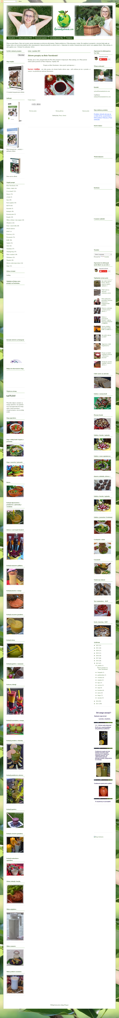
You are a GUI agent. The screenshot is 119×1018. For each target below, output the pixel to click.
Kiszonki (9, 208)
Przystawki (9, 237)
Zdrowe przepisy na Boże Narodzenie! (43, 55)
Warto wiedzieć (11, 254)
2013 (97, 703)
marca (99, 693)
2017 (97, 658)
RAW (8, 240)
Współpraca (69, 38)
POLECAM (10, 228)
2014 (97, 701)
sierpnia (100, 680)
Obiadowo (9, 223)
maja (99, 688)
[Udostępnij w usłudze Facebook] (38, 104)
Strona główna (11, 38)
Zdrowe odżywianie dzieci (13, 263)
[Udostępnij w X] (36, 104)
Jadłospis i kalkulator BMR (25, 38)
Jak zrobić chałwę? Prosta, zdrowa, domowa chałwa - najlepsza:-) (106, 283)
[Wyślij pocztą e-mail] (33, 104)
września (100, 677)
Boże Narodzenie (11, 185)
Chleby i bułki (10, 188)
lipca (99, 682)
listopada (100, 672)
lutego (99, 695)
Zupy (8, 266)
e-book (8, 197)
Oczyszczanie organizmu (41, 38)
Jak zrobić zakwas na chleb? (106, 336)
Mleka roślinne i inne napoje (14, 220)
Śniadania (9, 249)
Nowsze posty (33, 111)
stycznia (100, 698)
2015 (97, 663)
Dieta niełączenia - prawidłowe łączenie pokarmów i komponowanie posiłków (107, 302)
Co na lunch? (10, 191)
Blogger (66, 1005)
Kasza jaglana (10, 203)
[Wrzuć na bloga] (34, 104)
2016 (97, 660)
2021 (97, 648)
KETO (8, 205)
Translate (106, 257)
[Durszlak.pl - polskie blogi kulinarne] (98, 837)
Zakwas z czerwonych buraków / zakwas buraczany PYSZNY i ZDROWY (107, 320)
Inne (8, 200)
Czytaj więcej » (32, 100)
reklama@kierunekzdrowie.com (102, 97)
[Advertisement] (39, 122)
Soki (8, 246)
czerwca (100, 685)
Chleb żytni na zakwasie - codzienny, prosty (106, 291)
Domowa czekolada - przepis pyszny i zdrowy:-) (107, 309)
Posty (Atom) (62, 115)
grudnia (100, 665)
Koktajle (9, 211)
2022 (97, 645)
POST (8, 231)
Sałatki (8, 243)
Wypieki (9, 260)
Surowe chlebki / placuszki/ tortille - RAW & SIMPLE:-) (107, 327)
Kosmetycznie (10, 214)
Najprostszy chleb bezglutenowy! (106, 344)
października (101, 675)
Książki (8, 217)
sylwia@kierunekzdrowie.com (102, 91)
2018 (97, 655)
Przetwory (9, 234)
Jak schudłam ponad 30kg (56, 38)
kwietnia (100, 690)
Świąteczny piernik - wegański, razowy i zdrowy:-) (107, 363)
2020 (97, 650)
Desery (8, 194)
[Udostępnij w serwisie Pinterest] (40, 104)
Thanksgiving (10, 251)
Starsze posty (85, 111)
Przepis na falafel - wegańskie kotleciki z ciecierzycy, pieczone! (107, 355)
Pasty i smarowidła (11, 226)
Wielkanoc (9, 257)
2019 (97, 653)
